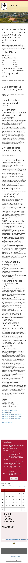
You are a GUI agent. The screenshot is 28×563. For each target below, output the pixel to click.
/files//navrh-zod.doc (6, 412)
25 (6, 506)
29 (19, 506)
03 (2, 496)
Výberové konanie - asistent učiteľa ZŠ (15, 464)
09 (23, 496)
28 (16, 506)
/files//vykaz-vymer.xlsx (7, 422)
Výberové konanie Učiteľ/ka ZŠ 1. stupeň (16, 446)
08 (19, 496)
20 (13, 502)
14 (16, 499)
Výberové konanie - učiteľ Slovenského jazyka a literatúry (16, 460)
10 (2, 499)
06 (13, 496)
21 (16, 502)
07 (16, 496)
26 (9, 506)
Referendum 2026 (13, 448)
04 (6, 496)
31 (2, 509)
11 (6, 499)
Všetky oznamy (14, 478)
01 (19, 493)
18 (6, 502)
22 (19, 502)
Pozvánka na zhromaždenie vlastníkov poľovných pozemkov (16, 457)
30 (23, 506)
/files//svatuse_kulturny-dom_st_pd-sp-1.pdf (11, 414)
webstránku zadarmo (15, 556)
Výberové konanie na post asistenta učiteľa (15, 474)
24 (2, 506)
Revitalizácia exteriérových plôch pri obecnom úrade (16, 453)
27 (13, 506)
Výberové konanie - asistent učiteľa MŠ (15, 467)
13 (13, 499)
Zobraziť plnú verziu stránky (14, 561)
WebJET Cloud (16, 558)
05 (9, 496)
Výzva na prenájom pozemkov (16, 450)
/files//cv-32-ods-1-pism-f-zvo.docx (9, 410)
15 (19, 499)
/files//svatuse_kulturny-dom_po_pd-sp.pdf (11, 418)
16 (23, 499)
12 (9, 499)
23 (23, 502)
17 (2, 502)
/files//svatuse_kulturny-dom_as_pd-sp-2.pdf (11, 416)
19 (9, 502)
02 (23, 493)
